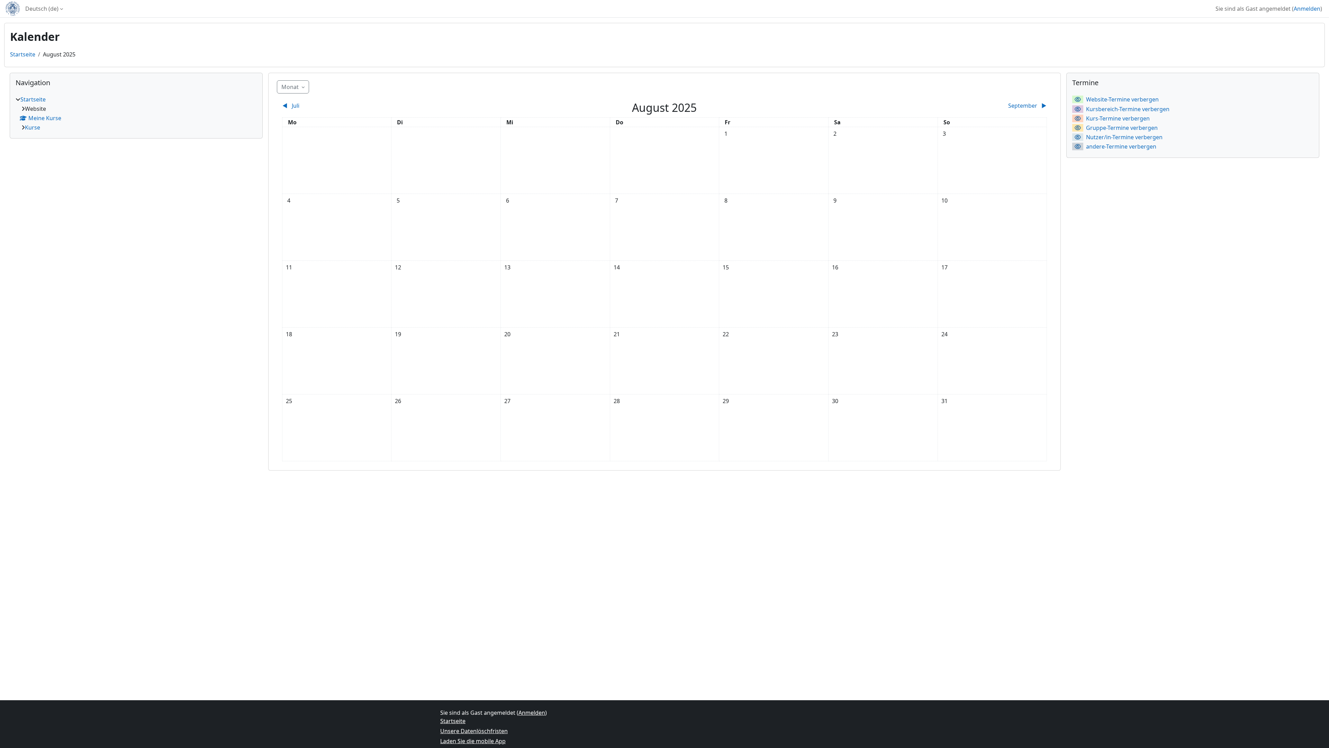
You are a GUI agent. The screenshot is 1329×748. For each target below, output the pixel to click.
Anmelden (1307, 8)
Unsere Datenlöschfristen (474, 731)
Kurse (32, 127)
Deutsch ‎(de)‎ (41, 8)
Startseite (22, 54)
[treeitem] (136, 113)
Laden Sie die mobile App (473, 741)
